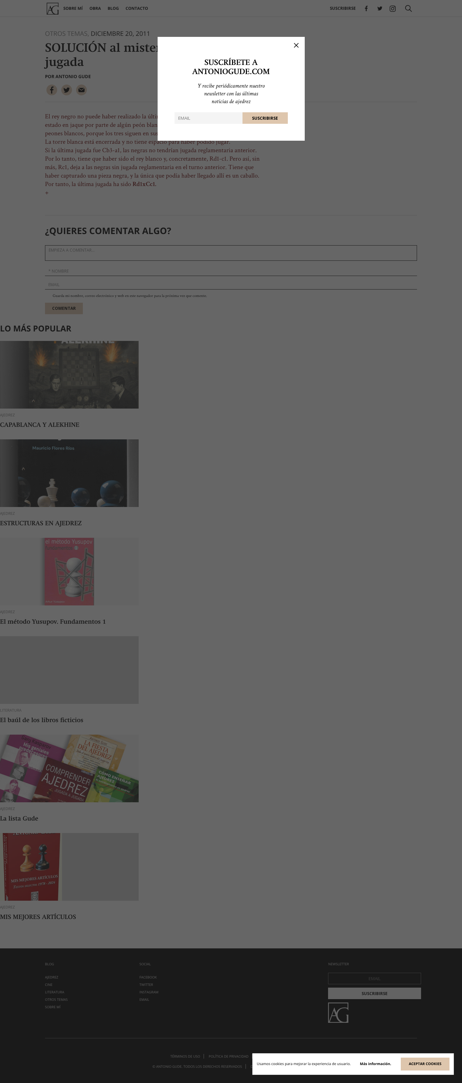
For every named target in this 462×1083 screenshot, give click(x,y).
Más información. (375, 1064)
